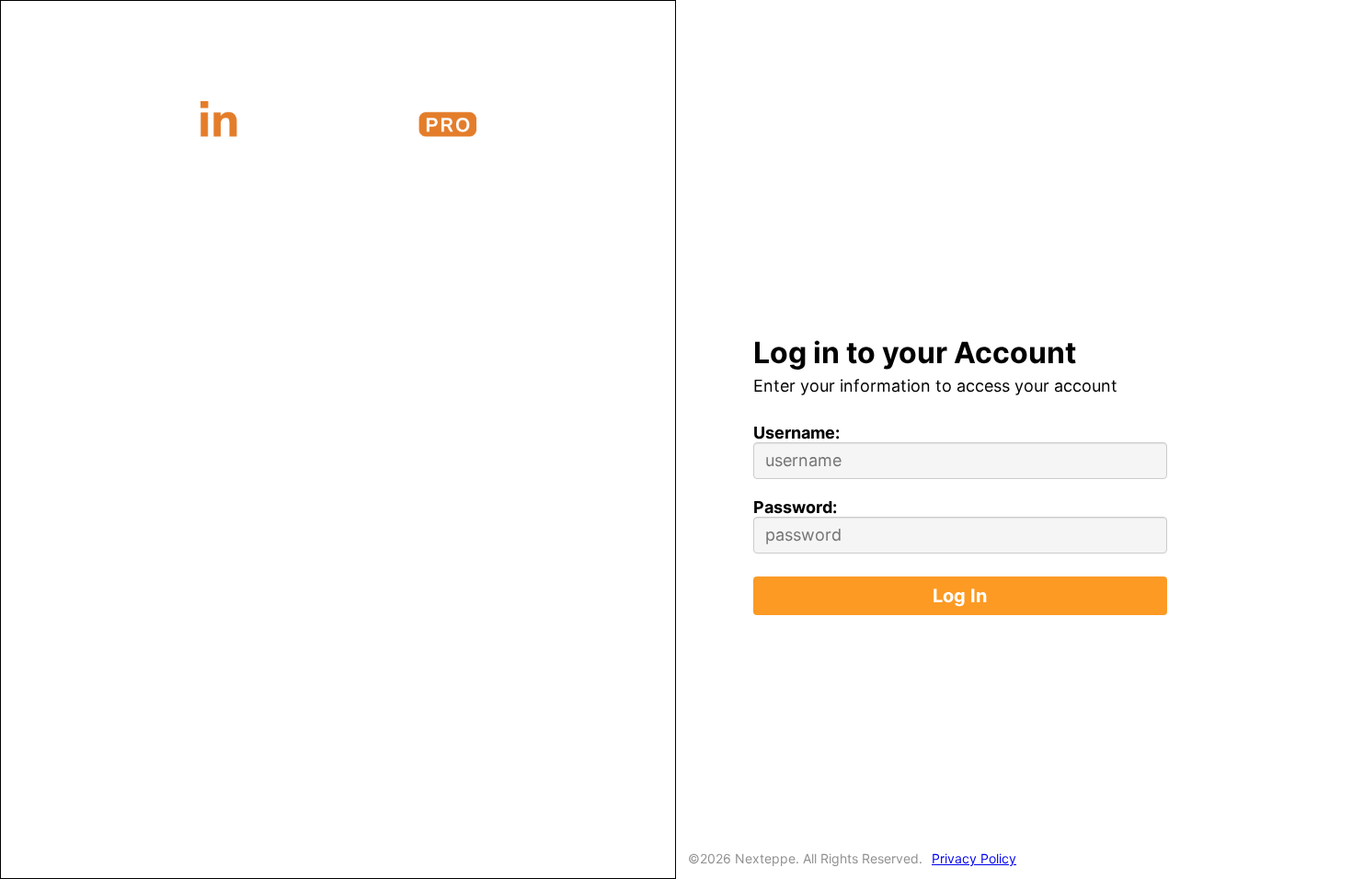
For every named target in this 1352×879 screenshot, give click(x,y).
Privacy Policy (974, 858)
